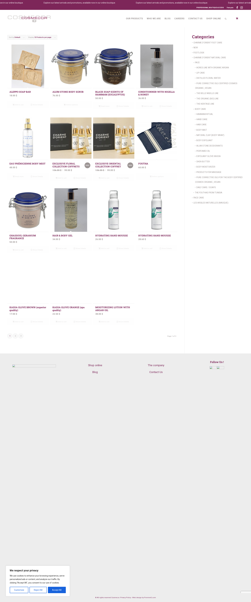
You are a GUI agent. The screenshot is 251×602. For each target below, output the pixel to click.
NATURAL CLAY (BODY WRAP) (210, 135)
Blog (95, 372)
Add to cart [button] (19, 105)
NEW (195, 47)
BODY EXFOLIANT (204, 140)
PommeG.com (150, 598)
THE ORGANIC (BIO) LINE (207, 98)
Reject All (38, 590)
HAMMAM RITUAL (204, 114)
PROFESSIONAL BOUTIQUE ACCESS (210, 8)
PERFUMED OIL (203, 151)
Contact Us (156, 372)
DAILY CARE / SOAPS (206, 187)
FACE (197, 62)
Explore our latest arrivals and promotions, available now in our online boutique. (71, 3)
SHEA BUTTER (203, 161)
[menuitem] (229, 8)
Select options (72, 105)
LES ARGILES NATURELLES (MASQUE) (210, 203)
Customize (19, 590)
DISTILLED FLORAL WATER (208, 78)
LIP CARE (200, 73)
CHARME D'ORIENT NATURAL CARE (209, 57)
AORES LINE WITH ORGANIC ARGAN (212, 67)
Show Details (37, 105)
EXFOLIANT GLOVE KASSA (208, 156)
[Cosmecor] (29, 18)
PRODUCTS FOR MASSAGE (208, 172)
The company (156, 365)
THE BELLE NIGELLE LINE (207, 93)
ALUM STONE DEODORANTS (209, 146)
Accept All (56, 590)
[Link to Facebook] (237, 8)
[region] (38, 581)
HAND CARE (201, 119)
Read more (105, 106)
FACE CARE (198, 198)
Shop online (95, 365)
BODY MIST (201, 130)
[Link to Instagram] (241, 8)
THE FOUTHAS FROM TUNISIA (208, 192)
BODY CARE (200, 109)
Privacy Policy (125, 598)
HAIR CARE (201, 124)
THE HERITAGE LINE (205, 104)
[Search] (225, 18)
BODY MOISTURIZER (205, 167)
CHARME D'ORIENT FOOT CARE (207, 42)
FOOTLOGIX (198, 52)
